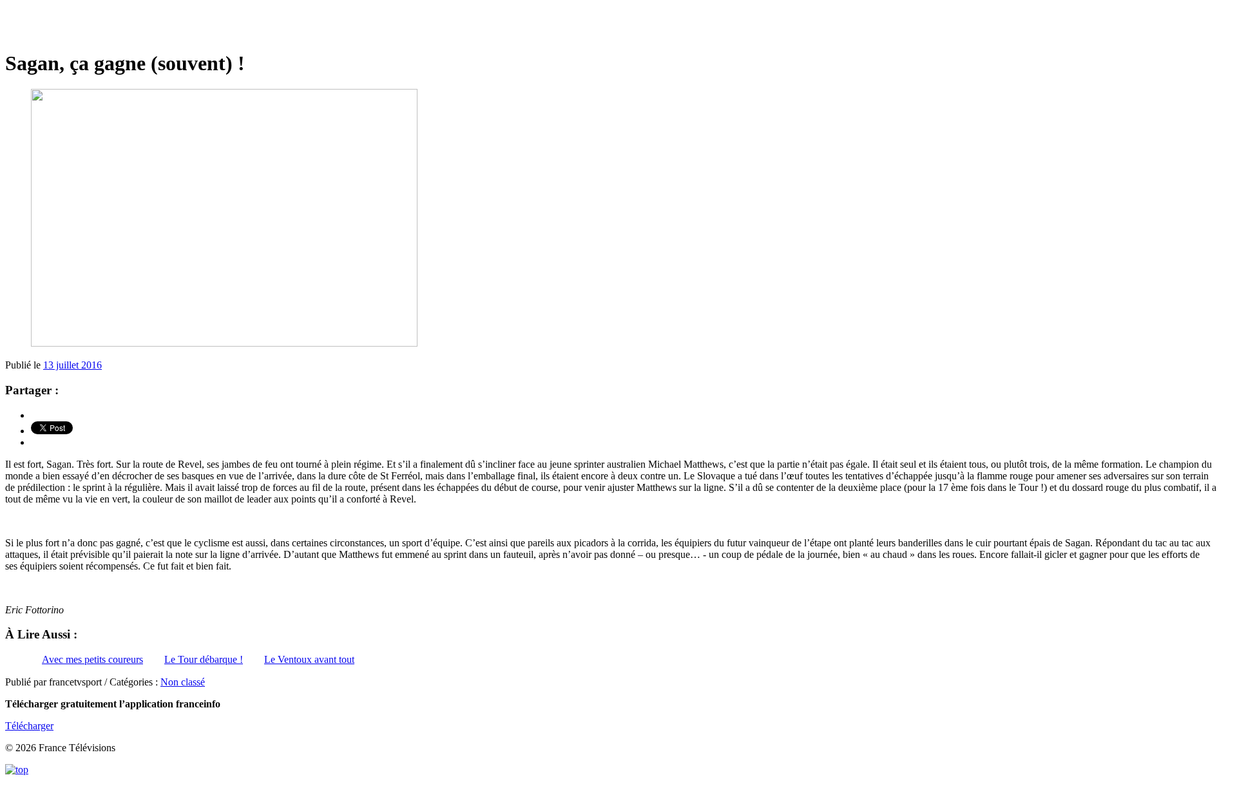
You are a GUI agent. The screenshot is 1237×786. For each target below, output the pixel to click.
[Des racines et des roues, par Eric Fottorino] (618, 25)
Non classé (182, 681)
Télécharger (29, 725)
